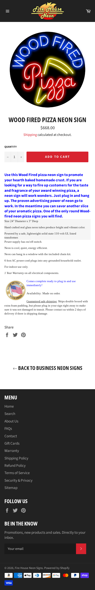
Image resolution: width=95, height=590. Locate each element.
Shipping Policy (16, 458)
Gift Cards (11, 443)
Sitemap (10, 487)
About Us (11, 421)
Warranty (11, 450)
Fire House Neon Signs (29, 568)
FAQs (8, 428)
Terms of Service (17, 473)
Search (9, 413)
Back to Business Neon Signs (49, 367)
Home (9, 406)
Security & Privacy (18, 480)
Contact (10, 436)
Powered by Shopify (56, 568)
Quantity (10, 147)
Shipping (30, 134)
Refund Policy (15, 465)
